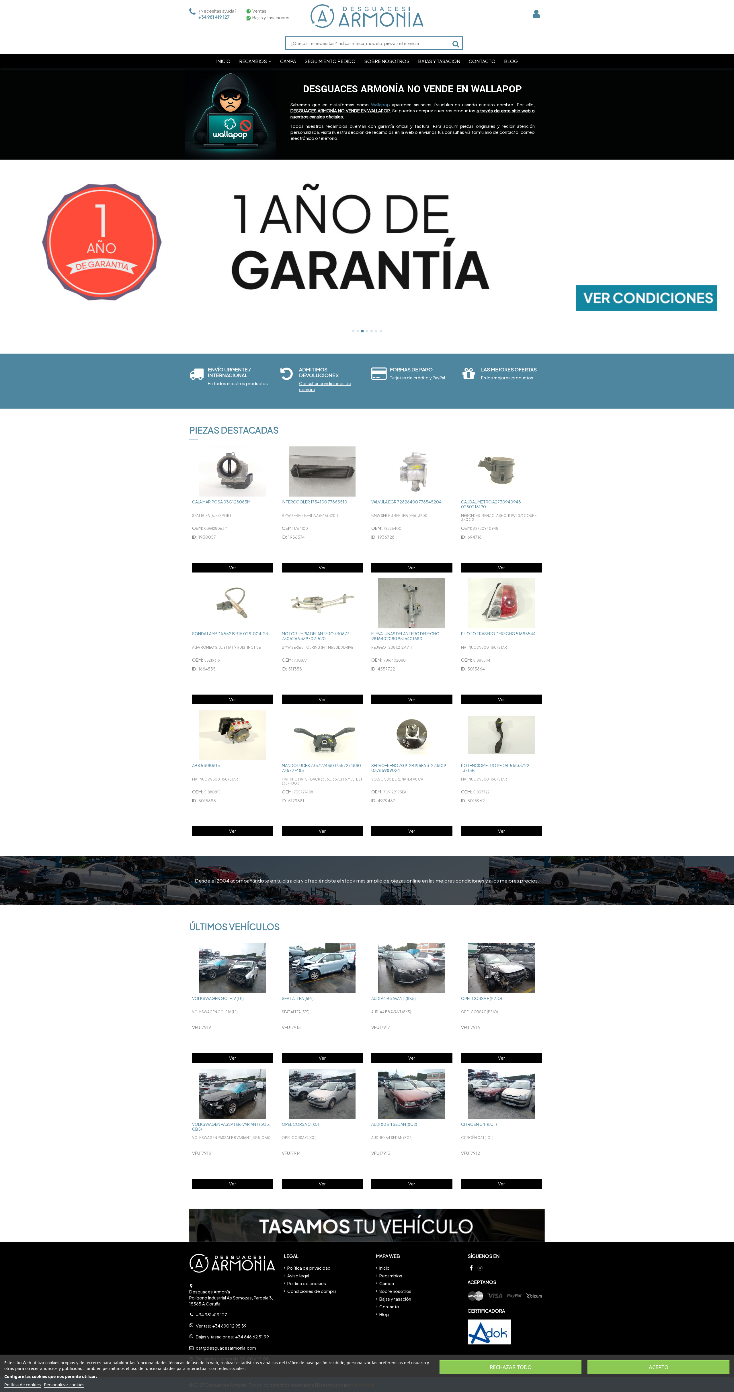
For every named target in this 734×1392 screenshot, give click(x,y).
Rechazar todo (511, 1367)
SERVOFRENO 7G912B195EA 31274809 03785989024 (408, 768)
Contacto (389, 1306)
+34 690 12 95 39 (229, 1325)
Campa (386, 1283)
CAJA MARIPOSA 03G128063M (221, 501)
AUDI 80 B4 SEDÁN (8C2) (394, 1124)
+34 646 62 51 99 (252, 1336)
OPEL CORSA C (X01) (301, 1124)
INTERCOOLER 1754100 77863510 (314, 501)
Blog (384, 1314)
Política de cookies (306, 1283)
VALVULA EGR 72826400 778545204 (406, 501)
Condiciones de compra (312, 1291)
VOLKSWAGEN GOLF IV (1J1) (218, 998)
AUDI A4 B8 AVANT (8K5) (393, 998)
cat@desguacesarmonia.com (226, 1347)
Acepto (658, 1367)
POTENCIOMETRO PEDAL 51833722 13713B (495, 768)
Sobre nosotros (395, 1291)
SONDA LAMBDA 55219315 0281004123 (230, 633)
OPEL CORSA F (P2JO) (481, 998)
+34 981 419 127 (214, 16)
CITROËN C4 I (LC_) (479, 1124)
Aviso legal (298, 1275)
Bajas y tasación (395, 1298)
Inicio (384, 1268)
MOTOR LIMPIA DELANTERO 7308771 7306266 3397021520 (316, 636)
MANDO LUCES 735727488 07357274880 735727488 (321, 768)
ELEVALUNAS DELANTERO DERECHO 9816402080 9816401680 (405, 636)
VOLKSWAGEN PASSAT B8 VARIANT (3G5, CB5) (231, 1127)
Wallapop (380, 104)
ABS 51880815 (206, 765)
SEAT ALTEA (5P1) (298, 998)
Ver (232, 567)
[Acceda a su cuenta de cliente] (536, 14)
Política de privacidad (309, 1268)
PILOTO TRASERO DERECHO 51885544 (498, 633)
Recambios (390, 1275)
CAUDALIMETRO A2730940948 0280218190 (491, 504)
